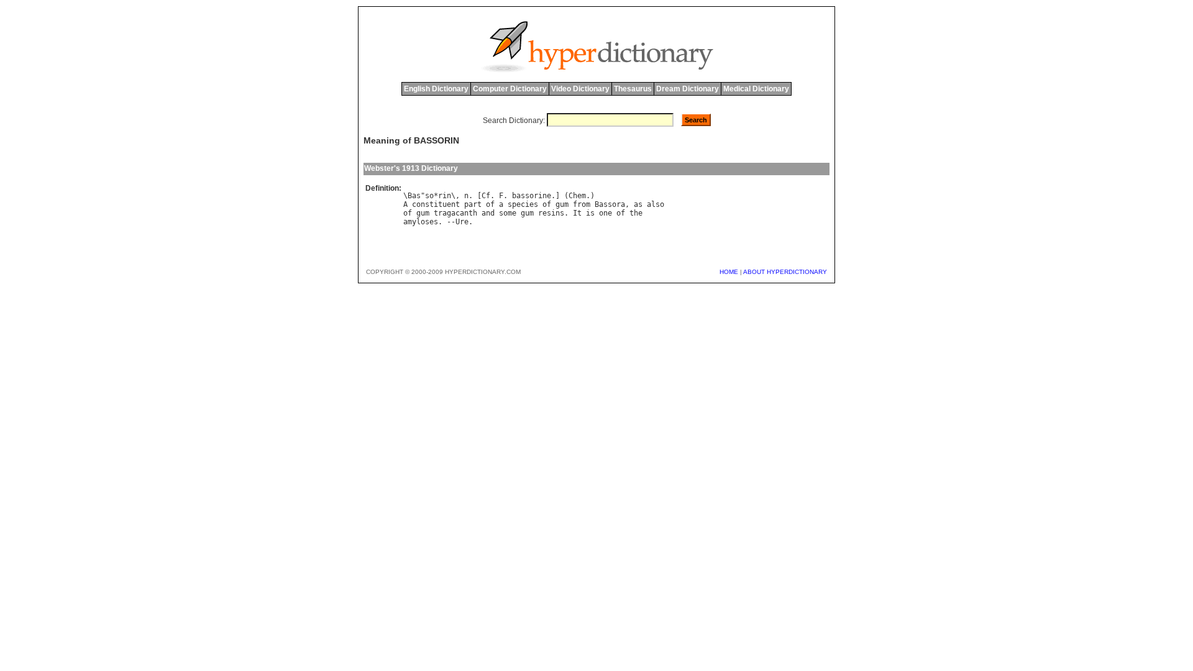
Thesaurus (633, 88)
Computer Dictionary (510, 88)
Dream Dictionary (687, 88)
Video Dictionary (580, 88)
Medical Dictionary (756, 88)
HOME (729, 271)
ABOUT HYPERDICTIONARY (785, 271)
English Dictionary (436, 88)
